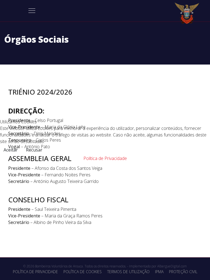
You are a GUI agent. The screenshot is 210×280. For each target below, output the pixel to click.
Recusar (34, 150)
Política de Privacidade (105, 158)
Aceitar (11, 150)
